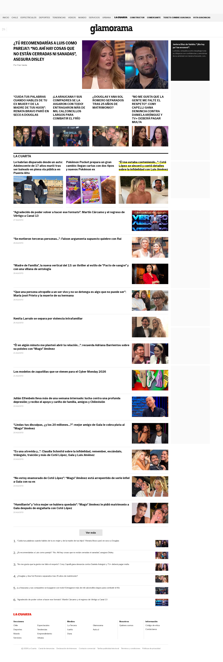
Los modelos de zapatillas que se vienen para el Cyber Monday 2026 (59, 372)
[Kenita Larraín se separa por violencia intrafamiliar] (150, 327)
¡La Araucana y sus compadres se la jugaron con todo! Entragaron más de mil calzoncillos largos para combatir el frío (69, 107)
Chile (15, 17)
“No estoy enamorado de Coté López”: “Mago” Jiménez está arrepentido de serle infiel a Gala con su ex (71, 480)
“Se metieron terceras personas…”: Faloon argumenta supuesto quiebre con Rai (67, 239)
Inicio (6, 17)
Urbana (106, 17)
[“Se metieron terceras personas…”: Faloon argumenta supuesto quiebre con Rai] (150, 247)
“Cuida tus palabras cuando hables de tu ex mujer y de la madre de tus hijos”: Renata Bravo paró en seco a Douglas (31, 106)
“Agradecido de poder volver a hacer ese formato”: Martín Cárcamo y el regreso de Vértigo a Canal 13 (69, 214)
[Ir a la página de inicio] (111, 29)
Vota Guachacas (201, 17)
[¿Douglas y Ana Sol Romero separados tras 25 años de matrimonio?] (110, 136)
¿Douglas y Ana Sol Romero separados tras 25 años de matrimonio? (108, 102)
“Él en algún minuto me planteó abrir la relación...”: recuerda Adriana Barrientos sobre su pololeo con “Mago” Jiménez (71, 347)
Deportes (44, 17)
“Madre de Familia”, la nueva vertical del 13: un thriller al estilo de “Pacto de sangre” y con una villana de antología (71, 267)
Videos (72, 17)
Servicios (94, 17)
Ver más (91, 532)
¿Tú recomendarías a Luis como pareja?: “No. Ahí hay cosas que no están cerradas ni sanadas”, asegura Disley (45, 51)
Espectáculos (28, 17)
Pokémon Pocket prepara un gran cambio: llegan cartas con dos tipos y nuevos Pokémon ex (90, 165)
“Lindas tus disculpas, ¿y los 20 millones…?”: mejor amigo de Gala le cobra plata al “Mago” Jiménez (69, 426)
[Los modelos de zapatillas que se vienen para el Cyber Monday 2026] (150, 380)
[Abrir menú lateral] (4, 29)
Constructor (137, 17)
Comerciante (154, 17)
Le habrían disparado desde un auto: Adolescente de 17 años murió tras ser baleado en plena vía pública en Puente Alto (38, 167)
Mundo (82, 17)
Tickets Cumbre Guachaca (177, 17)
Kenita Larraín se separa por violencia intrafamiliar (48, 318)
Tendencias (59, 17)
